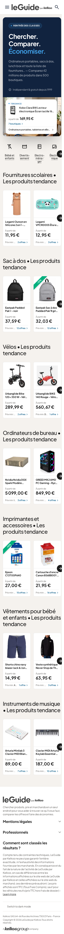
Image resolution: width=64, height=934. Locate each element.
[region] (32, 154)
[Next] (60, 153)
